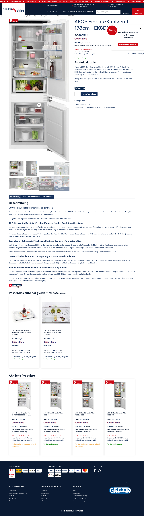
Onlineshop (52, 12)
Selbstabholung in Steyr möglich (85, 54)
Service (90, 12)
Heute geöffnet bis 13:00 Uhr (117, 5)
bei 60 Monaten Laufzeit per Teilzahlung (93, 46)
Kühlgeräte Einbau (109, 107)
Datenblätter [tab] (48, 196)
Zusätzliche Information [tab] (31, 196)
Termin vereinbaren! (127, 44)
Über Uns (82, 12)
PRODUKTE (62, 12)
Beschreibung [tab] (15, 196)
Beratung (112, 30)
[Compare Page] (87, 101)
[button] (39, 105)
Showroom (72, 12)
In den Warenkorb (89, 94)
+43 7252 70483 (52, 6)
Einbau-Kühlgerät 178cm (35, 16)
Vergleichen (80, 101)
